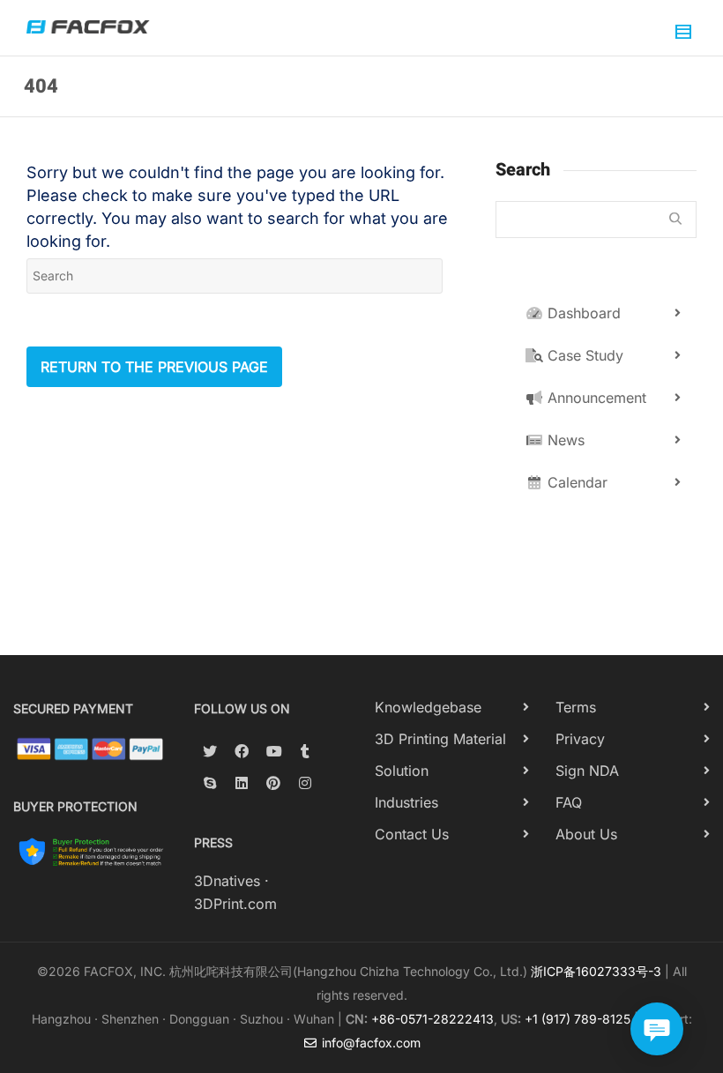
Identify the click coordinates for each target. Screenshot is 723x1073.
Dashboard (582, 313)
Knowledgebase (428, 707)
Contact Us (412, 834)
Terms (575, 707)
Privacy (580, 739)
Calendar (575, 482)
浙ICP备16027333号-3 (596, 971)
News (564, 440)
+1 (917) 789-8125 (577, 1018)
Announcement (594, 397)
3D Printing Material (440, 739)
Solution (402, 770)
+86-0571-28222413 (432, 1018)
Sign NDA (587, 770)
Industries (406, 802)
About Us (586, 834)
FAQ (568, 802)
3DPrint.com (235, 904)
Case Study (583, 355)
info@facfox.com (369, 1042)
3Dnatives (227, 881)
